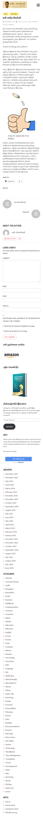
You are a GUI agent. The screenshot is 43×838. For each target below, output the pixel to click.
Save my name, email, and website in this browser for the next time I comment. (21, 319)
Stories (8, 744)
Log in (7, 801)
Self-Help (14, 14)
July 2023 (9, 514)
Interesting (10, 657)
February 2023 (11, 532)
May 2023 (9, 521)
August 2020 (10, 561)
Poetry (8, 715)
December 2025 (11, 474)
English (8, 632)
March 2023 (10, 528)
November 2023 (11, 499)
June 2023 (9, 517)
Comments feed (11, 809)
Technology (10, 748)
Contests (9, 610)
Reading (8, 723)
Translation (10, 759)
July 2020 (9, 564)
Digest (7, 618)
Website (5, 306)
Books (7, 596)
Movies (8, 686)
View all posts (11, 239)
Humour (8, 654)
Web (7, 773)
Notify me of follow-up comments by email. (20, 326)
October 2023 (10, 503)
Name (5, 286)
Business (8, 600)
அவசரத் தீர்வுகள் (20, 202)
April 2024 (9, 485)
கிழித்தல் (26, 212)
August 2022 (10, 553)
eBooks (8, 621)
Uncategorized (11, 766)
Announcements (12, 581)
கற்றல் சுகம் (9, 788)
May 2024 (9, 481)
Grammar (9, 647)
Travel (8, 762)
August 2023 (10, 510)
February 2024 (11, 492)
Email (5, 296)
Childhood (9, 603)
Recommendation (12, 726)
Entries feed (10, 805)
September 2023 (12, 506)
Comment (6, 258)
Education (9, 625)
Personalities (10, 708)
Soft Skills (9, 741)
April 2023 (9, 524)
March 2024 (10, 488)
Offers (7, 690)
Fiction (8, 639)
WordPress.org (11, 812)
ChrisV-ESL (20, 136)
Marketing (9, 676)
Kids (7, 665)
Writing (8, 784)
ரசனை (7, 791)
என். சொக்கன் (24, 22)
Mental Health (11, 679)
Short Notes (10, 737)
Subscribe (9, 427)
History (8, 650)
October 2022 (10, 546)
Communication (11, 607)
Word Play (9, 777)
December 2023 (11, 495)
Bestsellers (9, 592)
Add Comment (9, 25)
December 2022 (11, 539)
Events (8, 636)
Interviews (9, 661)
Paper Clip (9, 694)
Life (6, 14)
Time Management (13, 755)
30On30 (8, 578)
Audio (7, 585)
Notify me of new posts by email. (16, 331)
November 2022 (11, 542)
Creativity (9, 614)
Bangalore (9, 589)
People (8, 701)
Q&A (7, 719)
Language (9, 668)
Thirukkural (10, 752)
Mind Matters (10, 683)
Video (7, 770)
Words (7, 780)
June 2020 (9, 568)
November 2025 (11, 477)
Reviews (8, 730)
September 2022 (12, 550)
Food (7, 643)
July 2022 (9, 557)
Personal (8, 704)
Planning (9, 712)
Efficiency (9, 629)
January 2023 (10, 535)
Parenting (9, 697)
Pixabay (11, 138)
